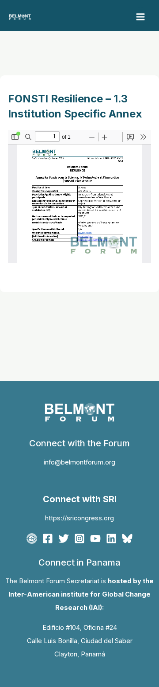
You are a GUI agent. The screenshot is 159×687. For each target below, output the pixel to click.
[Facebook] (47, 538)
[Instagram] (79, 538)
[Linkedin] (111, 538)
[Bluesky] (127, 538)
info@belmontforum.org (79, 462)
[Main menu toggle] (140, 17)
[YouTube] (95, 538)
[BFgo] (31, 538)
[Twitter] (63, 538)
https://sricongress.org (79, 518)
